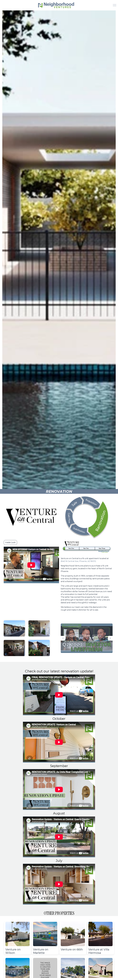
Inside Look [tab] (10, 542)
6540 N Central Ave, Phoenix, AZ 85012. (78, 561)
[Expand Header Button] (114, 5)
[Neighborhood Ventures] (55, 5)
